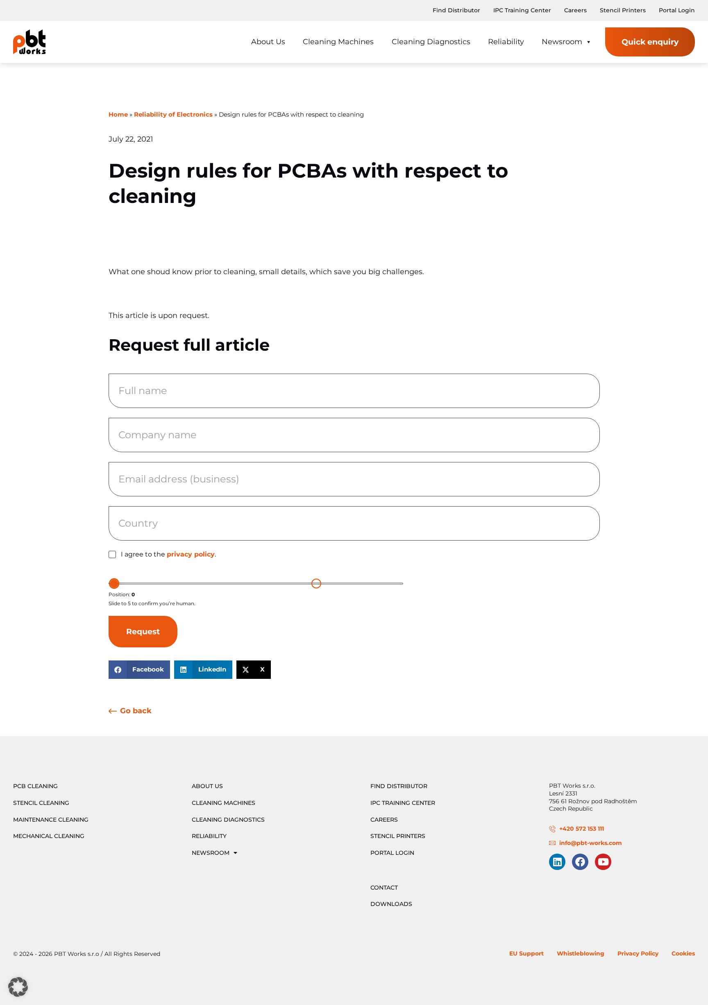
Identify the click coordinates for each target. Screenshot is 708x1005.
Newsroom (562, 41)
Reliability (506, 41)
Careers (575, 10)
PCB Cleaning (35, 786)
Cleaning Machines (338, 41)
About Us (268, 41)
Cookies (683, 953)
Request (143, 631)
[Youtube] (603, 862)
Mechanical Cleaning (48, 836)
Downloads (391, 904)
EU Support (526, 953)
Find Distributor (456, 10)
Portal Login (677, 10)
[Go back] (113, 712)
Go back (136, 710)
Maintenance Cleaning (50, 819)
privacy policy (191, 554)
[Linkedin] (557, 862)
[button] (139, 669)
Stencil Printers (623, 10)
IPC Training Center (522, 10)
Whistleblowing (580, 953)
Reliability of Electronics (173, 114)
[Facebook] (580, 862)
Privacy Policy (637, 953)
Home (118, 114)
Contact (384, 887)
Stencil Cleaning (41, 803)
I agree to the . (168, 554)
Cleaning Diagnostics (431, 41)
